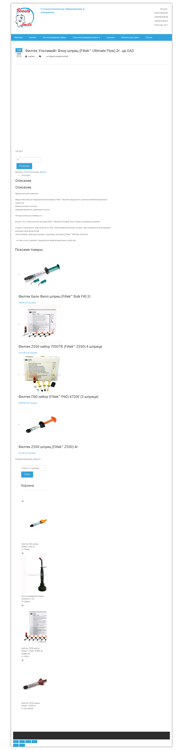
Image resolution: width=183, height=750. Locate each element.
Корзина (111, 37)
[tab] (67, 175)
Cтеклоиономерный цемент (85, 37)
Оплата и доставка (130, 37)
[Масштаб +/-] (34, 741)
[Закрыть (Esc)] (16, 741)
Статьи (149, 37)
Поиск (27, 474)
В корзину (24, 166)
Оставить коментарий (57, 56)
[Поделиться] (22, 741)
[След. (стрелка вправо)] (22, 745)
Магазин (18, 37)
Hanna (31, 56)
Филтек (32, 37)
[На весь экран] (28, 741)
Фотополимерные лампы (54, 37)
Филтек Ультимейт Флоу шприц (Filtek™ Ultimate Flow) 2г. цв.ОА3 (79, 51)
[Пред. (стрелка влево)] (16, 745)
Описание (25, 175)
